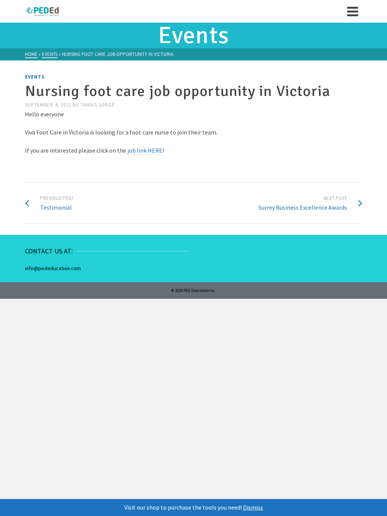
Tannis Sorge (97, 105)
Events (35, 77)
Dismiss (253, 507)
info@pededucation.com (53, 268)
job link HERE (145, 150)
